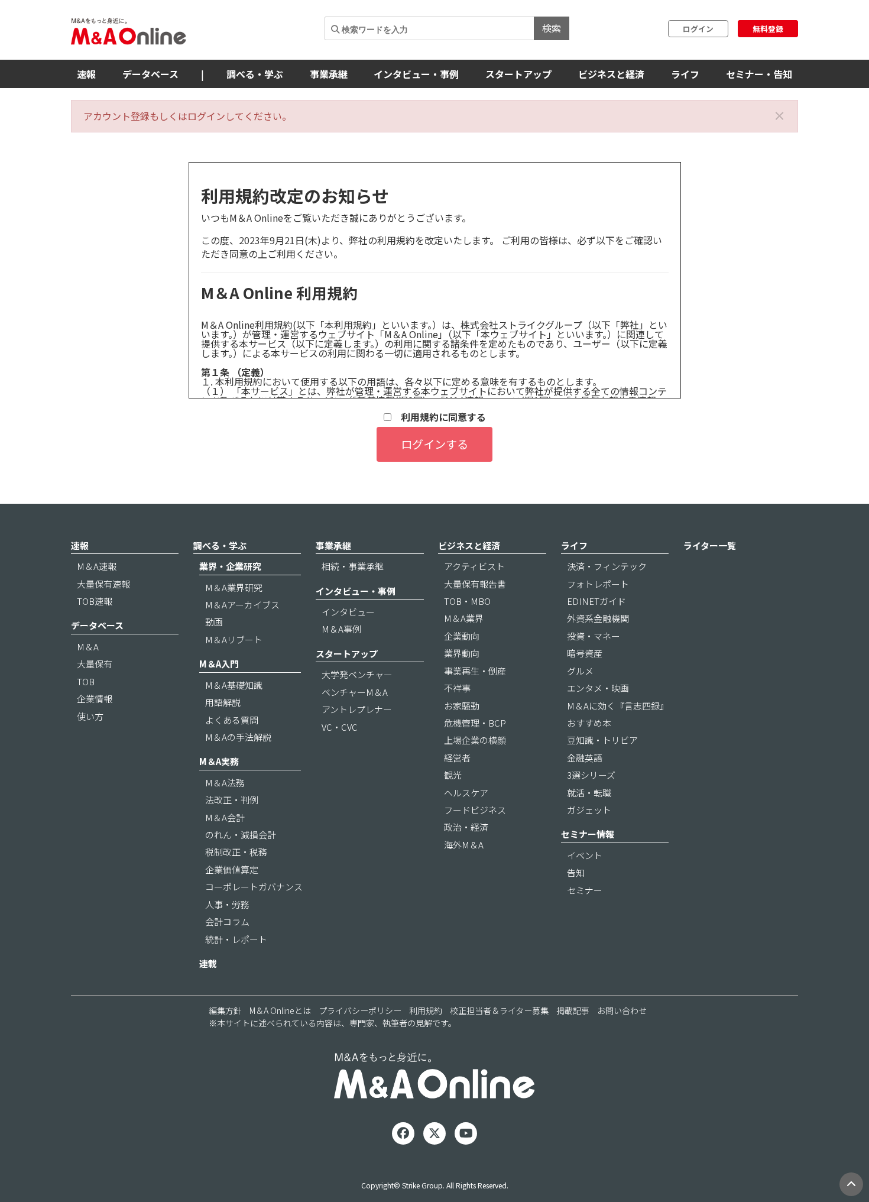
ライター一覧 (709, 545)
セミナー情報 (587, 834)
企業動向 (461, 636)
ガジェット (589, 810)
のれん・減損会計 (240, 834)
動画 (214, 621)
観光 (453, 775)
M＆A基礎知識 (233, 685)
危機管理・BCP (475, 723)
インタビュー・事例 (416, 74)
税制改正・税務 (236, 851)
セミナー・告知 (759, 74)
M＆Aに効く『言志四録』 (618, 705)
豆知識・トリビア (602, 740)
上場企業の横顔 (475, 740)
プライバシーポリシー (360, 1010)
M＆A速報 (96, 566)
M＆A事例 (341, 629)
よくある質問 (231, 720)
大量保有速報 (103, 584)
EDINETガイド (596, 601)
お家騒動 (461, 705)
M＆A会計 (225, 817)
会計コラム (227, 921)
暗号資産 (584, 653)
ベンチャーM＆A (355, 692)
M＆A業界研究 (233, 587)
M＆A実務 (219, 761)
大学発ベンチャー (357, 674)
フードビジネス (475, 810)
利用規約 (425, 1010)
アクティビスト (474, 566)
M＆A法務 (225, 782)
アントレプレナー (357, 709)
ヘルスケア (466, 792)
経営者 (457, 757)
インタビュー (348, 611)
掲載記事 (572, 1010)
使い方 (90, 716)
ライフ (685, 74)
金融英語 (584, 757)
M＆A (88, 646)
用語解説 (223, 702)
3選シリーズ (591, 775)
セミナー (584, 890)
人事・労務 (227, 904)
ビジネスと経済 (611, 74)
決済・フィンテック (607, 566)
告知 (576, 872)
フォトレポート (598, 584)
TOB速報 (94, 601)
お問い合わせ (622, 1010)
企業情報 (94, 698)
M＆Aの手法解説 (238, 737)
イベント (584, 855)
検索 (551, 28)
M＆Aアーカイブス (242, 604)
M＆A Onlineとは (280, 1010)
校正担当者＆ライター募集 (499, 1010)
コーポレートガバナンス (254, 886)
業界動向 (461, 653)
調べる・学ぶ (254, 74)
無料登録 (768, 28)
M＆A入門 (219, 663)
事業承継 (329, 74)
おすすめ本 (589, 723)
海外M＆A (464, 844)
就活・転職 (589, 792)
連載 (208, 963)
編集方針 (225, 1010)
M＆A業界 (464, 618)
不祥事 (457, 688)
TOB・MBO (467, 601)
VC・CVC (340, 727)
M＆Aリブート (233, 639)
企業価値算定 (231, 869)
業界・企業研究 (230, 566)
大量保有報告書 (475, 584)
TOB (86, 681)
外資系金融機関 (598, 618)
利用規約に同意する (438, 417)
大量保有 (94, 663)
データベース (150, 74)
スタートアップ (518, 74)
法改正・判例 (231, 799)
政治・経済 (466, 827)
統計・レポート (236, 939)
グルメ (580, 671)
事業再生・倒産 (475, 671)
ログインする (434, 444)
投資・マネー (593, 636)
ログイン (698, 28)
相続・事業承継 (353, 566)
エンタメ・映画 (598, 688)
